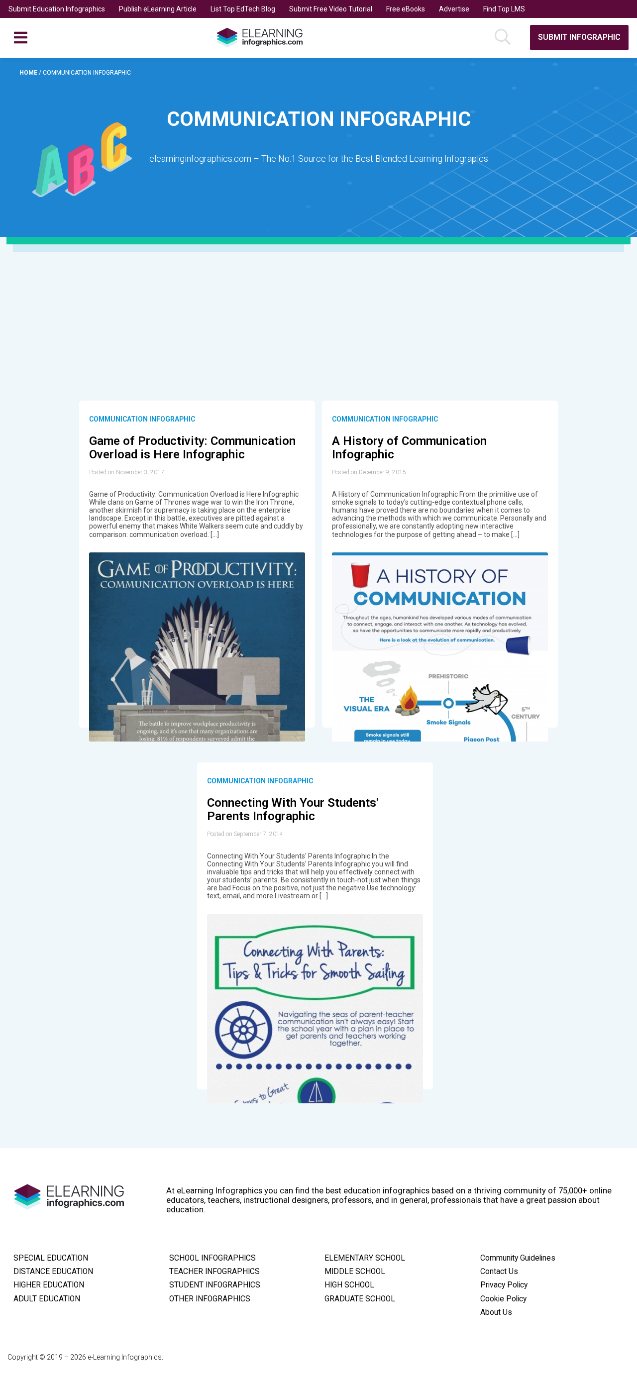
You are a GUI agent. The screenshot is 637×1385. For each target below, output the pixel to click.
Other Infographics (209, 1298)
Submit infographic (579, 37)
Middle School (354, 1271)
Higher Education (48, 1284)
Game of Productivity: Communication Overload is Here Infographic (192, 448)
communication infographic (142, 419)
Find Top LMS (504, 9)
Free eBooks (405, 9)
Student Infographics (214, 1284)
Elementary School (364, 1258)
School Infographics (212, 1258)
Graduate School (359, 1298)
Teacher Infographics (214, 1271)
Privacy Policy (504, 1284)
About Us (496, 1312)
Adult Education (46, 1298)
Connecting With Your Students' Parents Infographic (292, 810)
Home (29, 72)
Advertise (454, 9)
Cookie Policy (503, 1298)
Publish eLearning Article (158, 9)
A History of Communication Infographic (409, 448)
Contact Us (499, 1271)
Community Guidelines (517, 1258)
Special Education (50, 1258)
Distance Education (53, 1271)
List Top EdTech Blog (243, 9)
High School (349, 1284)
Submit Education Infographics (56, 9)
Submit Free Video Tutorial (330, 9)
